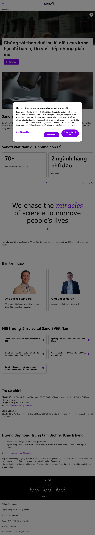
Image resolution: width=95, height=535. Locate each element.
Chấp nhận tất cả (70, 133)
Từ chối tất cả (51, 135)
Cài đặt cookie (22, 132)
